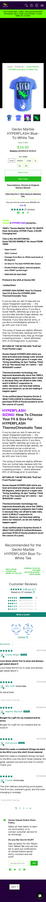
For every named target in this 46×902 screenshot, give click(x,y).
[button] (31, 5)
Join (34, 863)
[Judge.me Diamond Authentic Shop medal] (16, 628)
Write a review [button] (23, 614)
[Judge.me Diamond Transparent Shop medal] (28, 628)
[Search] (26, 5)
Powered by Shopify (16, 897)
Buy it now (23, 179)
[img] (6, 651)
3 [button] (23, 808)
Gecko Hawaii (13, 893)
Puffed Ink (19, 67)
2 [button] (19, 808)
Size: (23, 157)
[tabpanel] (23, 379)
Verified (21, 637)
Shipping (13, 151)
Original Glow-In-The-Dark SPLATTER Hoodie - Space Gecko (32, 571)
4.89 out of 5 (29, 589)
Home (10, 67)
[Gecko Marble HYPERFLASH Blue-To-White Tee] (9, 117)
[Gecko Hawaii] (5, 5)
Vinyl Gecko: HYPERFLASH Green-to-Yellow (14, 571)
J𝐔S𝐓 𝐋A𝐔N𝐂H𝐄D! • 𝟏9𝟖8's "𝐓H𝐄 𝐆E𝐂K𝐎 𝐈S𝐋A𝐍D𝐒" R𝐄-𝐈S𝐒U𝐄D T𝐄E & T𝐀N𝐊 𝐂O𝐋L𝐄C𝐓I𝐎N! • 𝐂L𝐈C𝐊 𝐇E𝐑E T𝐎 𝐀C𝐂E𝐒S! (23, 14)
